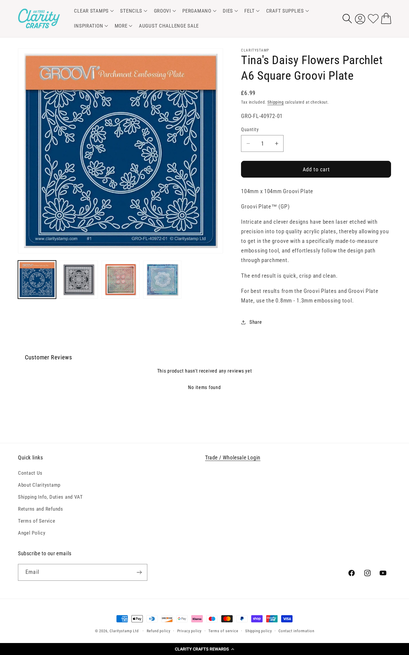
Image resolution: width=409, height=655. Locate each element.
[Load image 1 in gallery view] (37, 280)
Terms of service (223, 631)
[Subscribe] (139, 572)
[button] (204, 649)
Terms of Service (36, 521)
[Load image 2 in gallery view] (79, 280)
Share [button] (255, 322)
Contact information (296, 631)
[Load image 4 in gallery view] (162, 280)
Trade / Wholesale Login (232, 457)
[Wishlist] (373, 18)
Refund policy (158, 631)
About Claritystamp (39, 485)
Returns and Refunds (40, 509)
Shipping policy (258, 631)
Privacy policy (189, 631)
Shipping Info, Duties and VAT (50, 497)
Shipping (275, 102)
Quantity (250, 129)
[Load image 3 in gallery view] (121, 280)
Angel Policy (32, 533)
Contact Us (30, 473)
